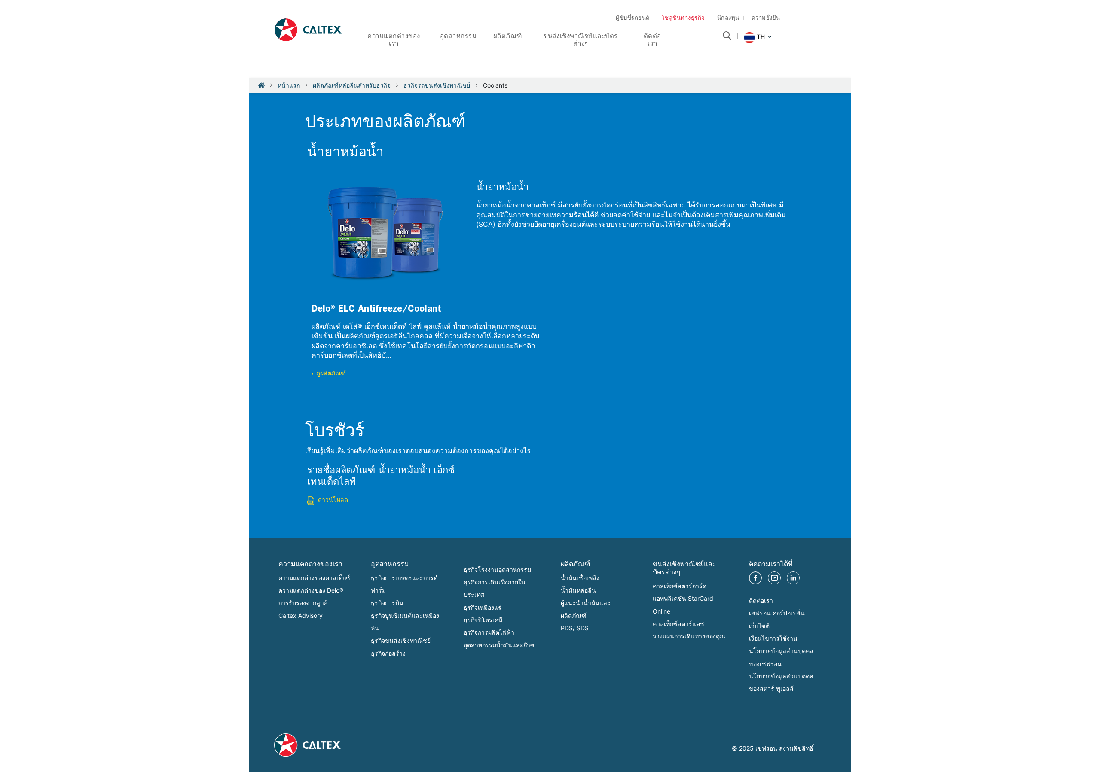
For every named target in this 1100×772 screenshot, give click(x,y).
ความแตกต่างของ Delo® (310, 590)
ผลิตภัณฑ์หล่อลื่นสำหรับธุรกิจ (352, 85)
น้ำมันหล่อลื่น (578, 590)
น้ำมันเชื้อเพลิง (580, 577)
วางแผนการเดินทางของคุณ (689, 636)
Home (261, 85)
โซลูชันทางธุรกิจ (683, 18)
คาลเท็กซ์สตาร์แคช (678, 623)
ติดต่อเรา (761, 600)
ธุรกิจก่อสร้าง (388, 653)
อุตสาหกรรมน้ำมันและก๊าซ (499, 645)
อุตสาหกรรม (458, 37)
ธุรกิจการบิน (387, 602)
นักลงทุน (728, 18)
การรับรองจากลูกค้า (304, 602)
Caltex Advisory (300, 615)
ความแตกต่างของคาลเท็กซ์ (314, 577)
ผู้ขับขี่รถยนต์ (633, 18)
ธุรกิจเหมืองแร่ (482, 607)
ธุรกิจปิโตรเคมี (483, 619)
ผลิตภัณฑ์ (507, 37)
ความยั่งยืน (766, 18)
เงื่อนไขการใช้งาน (773, 638)
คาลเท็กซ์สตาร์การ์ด (679, 586)
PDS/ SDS (575, 628)
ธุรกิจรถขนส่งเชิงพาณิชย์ (436, 85)
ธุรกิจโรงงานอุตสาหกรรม (497, 569)
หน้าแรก (289, 85)
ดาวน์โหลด (333, 501)
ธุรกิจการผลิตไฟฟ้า (489, 632)
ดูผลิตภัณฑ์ (331, 374)
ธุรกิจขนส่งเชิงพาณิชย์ (401, 640)
